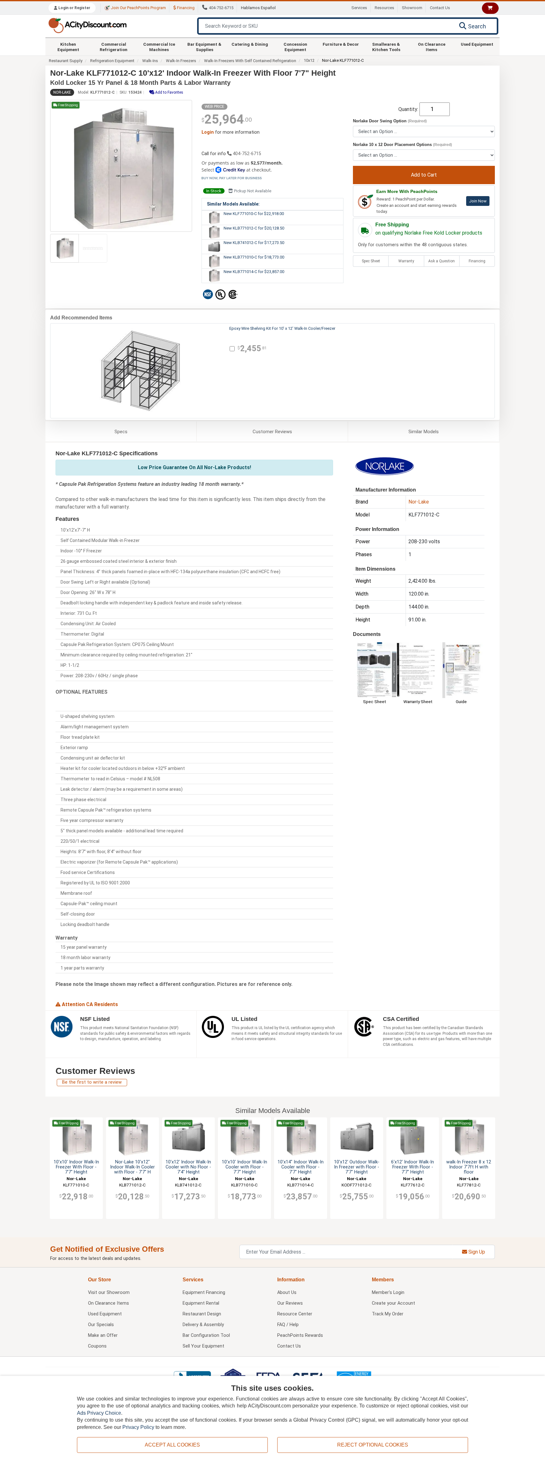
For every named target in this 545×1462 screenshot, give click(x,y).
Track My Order (387, 1314)
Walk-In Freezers (181, 60)
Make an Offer (103, 1335)
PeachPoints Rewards (300, 1335)
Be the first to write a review (92, 1082)
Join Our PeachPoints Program (138, 7)
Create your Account (393, 1303)
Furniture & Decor (341, 44)
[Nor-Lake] (384, 466)
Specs (120, 431)
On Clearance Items (431, 47)
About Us (286, 1292)
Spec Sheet (371, 261)
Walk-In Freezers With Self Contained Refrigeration (250, 60)
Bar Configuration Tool (206, 1335)
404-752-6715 (221, 7)
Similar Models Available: (233, 204)
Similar (423, 431)
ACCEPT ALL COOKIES (172, 1444)
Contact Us (440, 7)
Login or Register (73, 8)
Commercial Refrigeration (113, 47)
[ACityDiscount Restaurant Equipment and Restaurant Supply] (87, 25)
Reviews (272, 431)
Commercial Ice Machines (159, 47)
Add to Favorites (168, 92)
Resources (384, 7)
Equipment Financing (204, 1292)
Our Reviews (290, 1303)
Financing (185, 7)
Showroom (412, 7)
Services (359, 7)
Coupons (97, 1346)
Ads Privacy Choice (99, 1413)
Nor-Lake (62, 92)
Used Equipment (477, 44)
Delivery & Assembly (203, 1324)
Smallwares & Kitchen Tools (386, 47)
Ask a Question (441, 261)
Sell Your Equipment (203, 1346)
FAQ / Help (288, 1324)
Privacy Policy (138, 1427)
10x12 (309, 60)
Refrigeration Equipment (112, 60)
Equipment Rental (201, 1303)
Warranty (406, 261)
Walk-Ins (150, 60)
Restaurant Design (202, 1314)
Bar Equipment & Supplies (204, 47)
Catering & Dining (249, 44)
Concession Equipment (295, 47)
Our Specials (101, 1324)
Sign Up (476, 1252)
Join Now (478, 201)
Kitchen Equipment (68, 47)
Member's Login (388, 1292)
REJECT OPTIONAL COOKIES (372, 1444)
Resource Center (294, 1314)
